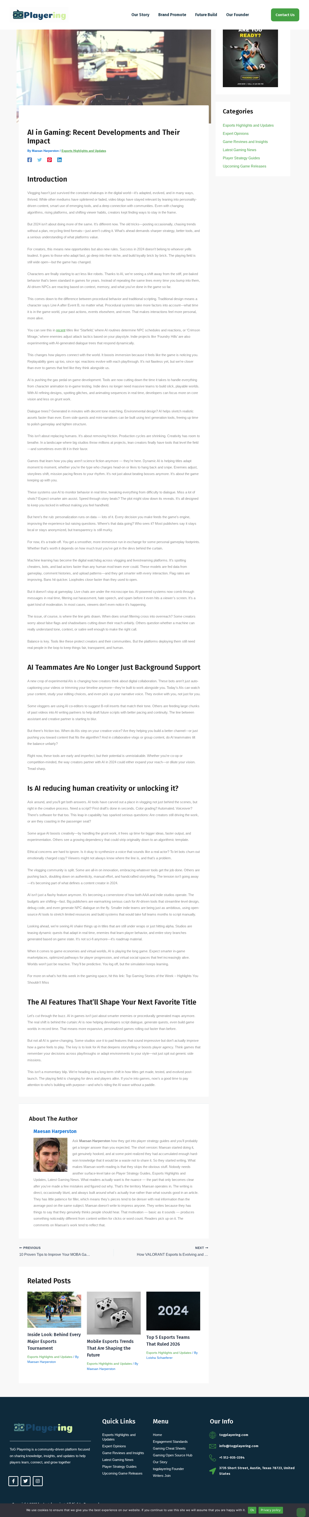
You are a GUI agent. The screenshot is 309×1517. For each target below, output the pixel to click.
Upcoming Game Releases (244, 166)
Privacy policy (271, 1510)
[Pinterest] (49, 160)
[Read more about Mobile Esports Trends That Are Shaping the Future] (114, 1313)
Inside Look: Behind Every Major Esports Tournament (54, 1341)
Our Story (140, 14)
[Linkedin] (59, 160)
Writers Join (162, 1476)
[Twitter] (39, 160)
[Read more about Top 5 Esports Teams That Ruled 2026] (173, 1311)
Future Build (206, 14)
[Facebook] (29, 160)
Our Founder (237, 14)
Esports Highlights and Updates (84, 151)
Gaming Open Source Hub (172, 1455)
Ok (252, 1510)
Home (157, 1435)
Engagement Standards (170, 1441)
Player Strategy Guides (241, 158)
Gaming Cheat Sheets (169, 1448)
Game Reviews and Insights (245, 142)
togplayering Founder (168, 1469)
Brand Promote (172, 14)
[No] (301, 1512)
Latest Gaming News (239, 150)
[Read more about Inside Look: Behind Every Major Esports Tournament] (54, 1309)
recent (60, 330)
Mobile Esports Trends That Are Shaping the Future (110, 1348)
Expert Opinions (236, 133)
